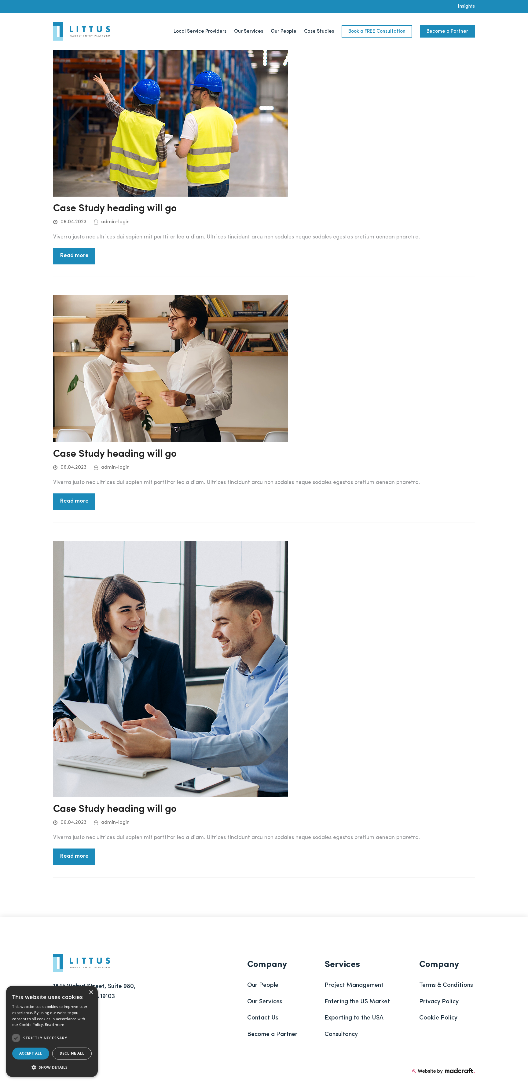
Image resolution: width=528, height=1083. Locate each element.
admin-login (115, 222)
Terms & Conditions (446, 985)
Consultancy (341, 1034)
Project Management (353, 985)
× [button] (91, 992)
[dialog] (52, 1031)
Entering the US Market (357, 1002)
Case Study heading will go (115, 209)
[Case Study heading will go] (170, 123)
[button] (52, 1067)
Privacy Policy (439, 1002)
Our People (262, 985)
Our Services (264, 1002)
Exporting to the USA (353, 1018)
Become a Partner (272, 1034)
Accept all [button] (30, 1053)
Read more (74, 256)
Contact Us (262, 1018)
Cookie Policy (438, 1018)
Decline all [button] (72, 1053)
